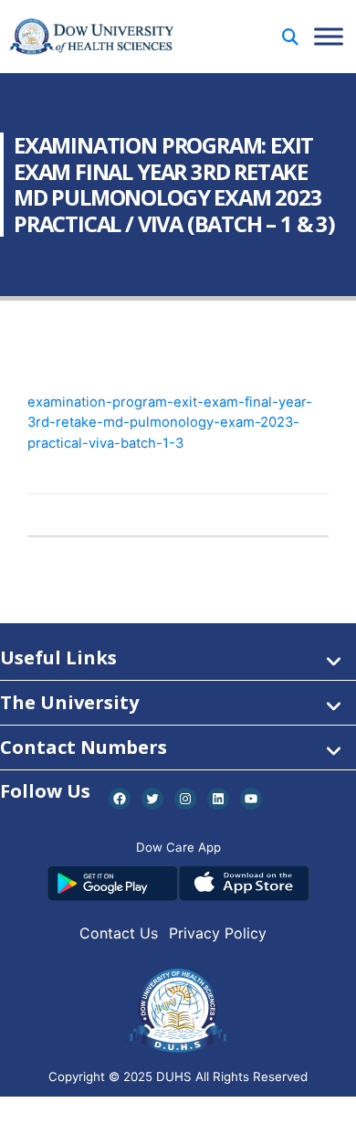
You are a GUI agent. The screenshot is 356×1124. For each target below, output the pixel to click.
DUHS (174, 1076)
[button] (290, 37)
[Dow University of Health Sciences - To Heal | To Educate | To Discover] (91, 37)
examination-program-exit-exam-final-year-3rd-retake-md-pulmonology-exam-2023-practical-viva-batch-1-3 (169, 422)
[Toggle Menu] (328, 36)
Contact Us (118, 933)
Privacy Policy (218, 933)
